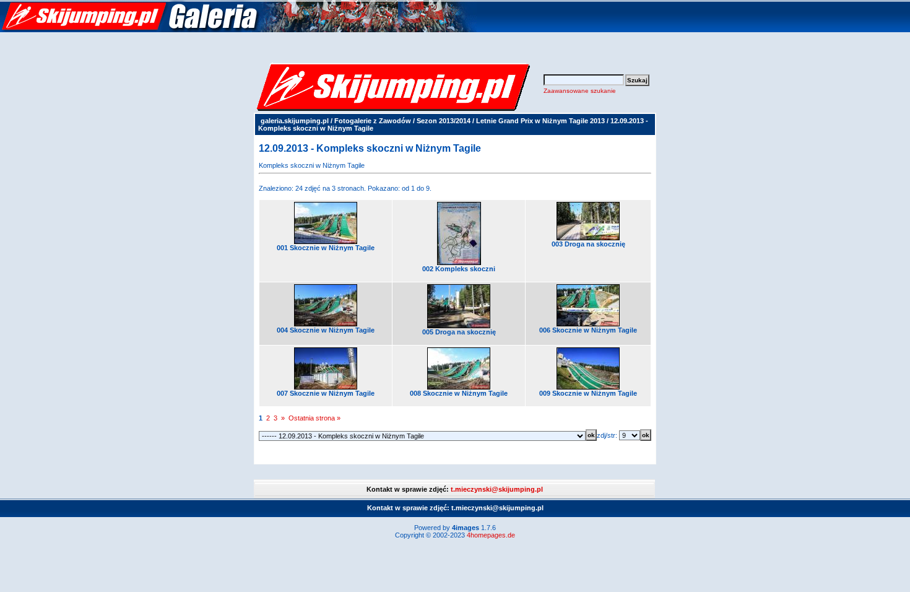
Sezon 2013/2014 (443, 120)
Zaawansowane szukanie (580, 90)
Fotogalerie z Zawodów (372, 120)
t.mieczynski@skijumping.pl (497, 489)
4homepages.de (491, 535)
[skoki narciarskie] (238, 29)
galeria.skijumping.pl (295, 120)
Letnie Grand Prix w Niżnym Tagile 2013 (540, 120)
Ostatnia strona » (314, 418)
